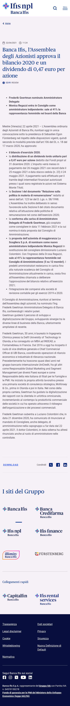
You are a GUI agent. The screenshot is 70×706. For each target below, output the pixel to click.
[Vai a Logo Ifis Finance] (51, 534)
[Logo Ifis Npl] (20, 8)
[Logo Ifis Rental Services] (51, 599)
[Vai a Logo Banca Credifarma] (51, 512)
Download (10, 464)
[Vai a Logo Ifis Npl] (18, 534)
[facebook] (4, 677)
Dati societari (45, 624)
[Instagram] (10, 677)
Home (8, 23)
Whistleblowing (11, 645)
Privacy (41, 631)
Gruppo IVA (45, 686)
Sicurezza (43, 638)
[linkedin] (30, 677)
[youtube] (23, 677)
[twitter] (16, 677)
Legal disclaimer (11, 631)
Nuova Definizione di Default (49, 647)
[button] (55, 8)
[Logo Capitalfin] (18, 599)
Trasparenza (9, 624)
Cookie (6, 638)
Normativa (8, 656)
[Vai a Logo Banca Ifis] (18, 512)
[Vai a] (18, 556)
